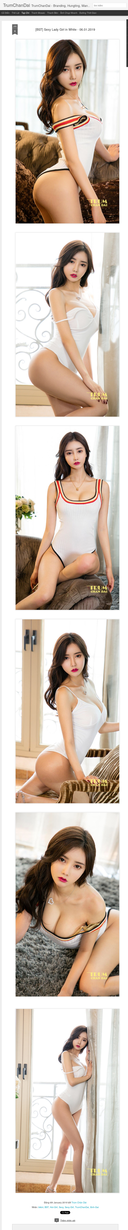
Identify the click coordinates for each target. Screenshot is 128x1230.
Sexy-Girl (69, 1207)
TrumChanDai (82, 1207)
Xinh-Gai (94, 1207)
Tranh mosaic (38, 12)
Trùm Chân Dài (78, 1202)
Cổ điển (6, 12)
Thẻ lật (15, 12)
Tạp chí (25, 12)
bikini (40, 1207)
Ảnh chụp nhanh (68, 12)
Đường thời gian (87, 12)
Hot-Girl (54, 1207)
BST (47, 1207)
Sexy (61, 1207)
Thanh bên (52, 12)
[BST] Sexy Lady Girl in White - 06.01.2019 (65, 29)
